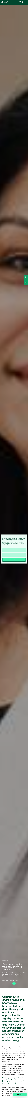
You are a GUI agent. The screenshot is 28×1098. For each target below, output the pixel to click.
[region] (14, 549)
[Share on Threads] (26, 283)
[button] (23, 2)
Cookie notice (13, 544)
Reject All (14, 554)
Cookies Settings (14, 559)
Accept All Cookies (14, 549)
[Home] (4, 2)
